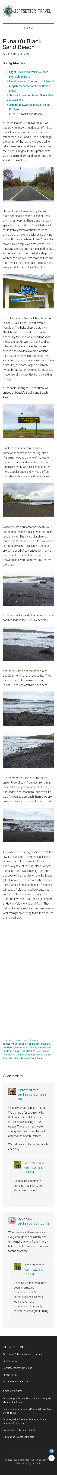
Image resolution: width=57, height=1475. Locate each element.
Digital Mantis (34, 1463)
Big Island (28, 1044)
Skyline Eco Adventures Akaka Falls (31, 95)
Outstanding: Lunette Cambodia (18, 1437)
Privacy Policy (10, 1361)
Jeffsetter (24, 1460)
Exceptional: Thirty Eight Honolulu (19, 1430)
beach (19, 1044)
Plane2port (25, 1090)
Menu (28, 27)
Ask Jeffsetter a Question (15, 1381)
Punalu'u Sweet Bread (32, 1058)
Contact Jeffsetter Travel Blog (17, 1368)
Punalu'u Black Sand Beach (21, 1054)
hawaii (18, 1047)
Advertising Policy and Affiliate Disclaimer (23, 1354)
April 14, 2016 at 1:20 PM (33, 1223)
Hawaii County (30, 1047)
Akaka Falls (16, 100)
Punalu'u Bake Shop (22, 1051)
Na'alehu (7, 1051)
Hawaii (18, 1040)
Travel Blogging (30, 1040)
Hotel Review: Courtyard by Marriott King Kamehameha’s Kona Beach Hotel (31, 86)
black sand (39, 1044)
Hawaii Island (44, 1047)
